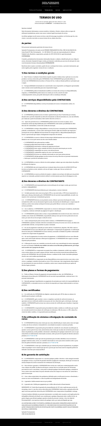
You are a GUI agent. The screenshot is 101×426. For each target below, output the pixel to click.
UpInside (57, 10)
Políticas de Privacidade (35, 10)
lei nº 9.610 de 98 (32, 335)
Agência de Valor (67, 10)
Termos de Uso (49, 10)
